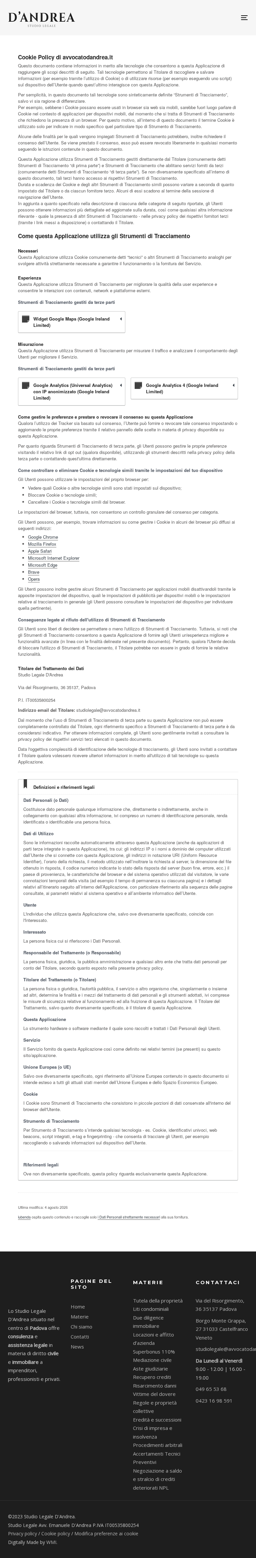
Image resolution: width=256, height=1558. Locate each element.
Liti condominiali (151, 1309)
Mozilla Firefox (42, 544)
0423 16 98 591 (214, 1400)
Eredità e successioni (157, 1419)
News (77, 1346)
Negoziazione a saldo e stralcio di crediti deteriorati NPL (157, 1479)
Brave (33, 572)
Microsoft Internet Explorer (53, 558)
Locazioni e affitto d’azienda (153, 1339)
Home (78, 1306)
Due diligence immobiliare (148, 1322)
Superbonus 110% (154, 1351)
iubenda (24, 1216)
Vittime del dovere (154, 1394)
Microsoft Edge (42, 565)
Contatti (80, 1336)
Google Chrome (43, 537)
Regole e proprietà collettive (155, 1407)
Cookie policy (55, 1533)
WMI (51, 1542)
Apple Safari (40, 551)
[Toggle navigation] (208, 17)
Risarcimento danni (154, 1385)
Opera (34, 579)
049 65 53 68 (211, 1389)
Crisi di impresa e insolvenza (152, 1432)
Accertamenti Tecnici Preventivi (156, 1458)
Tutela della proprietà (158, 1300)
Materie (80, 1316)
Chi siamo (81, 1326)
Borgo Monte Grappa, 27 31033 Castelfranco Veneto (222, 1329)
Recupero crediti (152, 1377)
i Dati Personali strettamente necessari (129, 1216)
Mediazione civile (152, 1360)
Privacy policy (22, 1533)
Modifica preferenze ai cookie (106, 1533)
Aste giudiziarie (150, 1368)
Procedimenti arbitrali (157, 1445)
